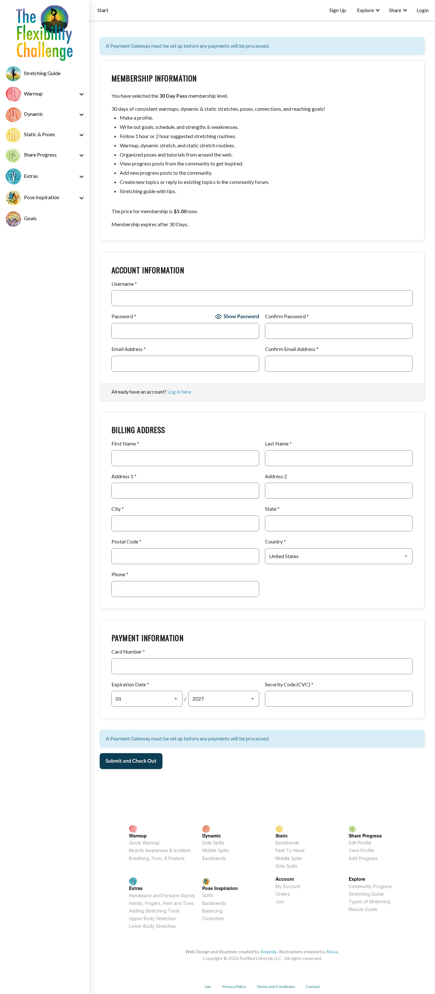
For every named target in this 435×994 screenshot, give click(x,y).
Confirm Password (287, 316)
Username (124, 284)
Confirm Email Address (291, 349)
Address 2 (276, 476)
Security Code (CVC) (289, 684)
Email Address (128, 349)
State (272, 509)
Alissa (332, 951)
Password (123, 316)
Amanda (268, 951)
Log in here (179, 391)
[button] (103, 10)
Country (275, 541)
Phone (119, 574)
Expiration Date (130, 684)
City (117, 509)
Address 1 (124, 476)
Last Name (278, 443)
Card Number (128, 651)
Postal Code (126, 541)
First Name (125, 443)
